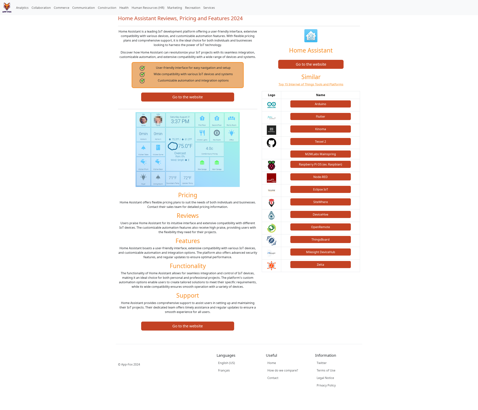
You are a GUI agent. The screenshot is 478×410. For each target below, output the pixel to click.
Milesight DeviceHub (320, 252)
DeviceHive (320, 214)
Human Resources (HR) (148, 8)
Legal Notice (325, 378)
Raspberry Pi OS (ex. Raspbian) (320, 164)
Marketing (174, 8)
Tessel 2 (320, 141)
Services (209, 8)
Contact (272, 378)
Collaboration (41, 8)
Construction (107, 8)
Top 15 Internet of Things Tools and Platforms (311, 84)
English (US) (226, 363)
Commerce (61, 8)
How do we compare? (282, 370)
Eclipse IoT (320, 189)
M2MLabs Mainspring (320, 154)
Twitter (322, 363)
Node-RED (320, 177)
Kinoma (320, 129)
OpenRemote (320, 227)
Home (271, 363)
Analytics (22, 8)
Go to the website (187, 96)
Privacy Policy (326, 385)
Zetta (320, 264)
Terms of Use (326, 370)
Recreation (192, 8)
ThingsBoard (320, 239)
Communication (83, 8)
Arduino (320, 104)
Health (124, 8)
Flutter (320, 116)
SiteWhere (320, 202)
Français (224, 370)
